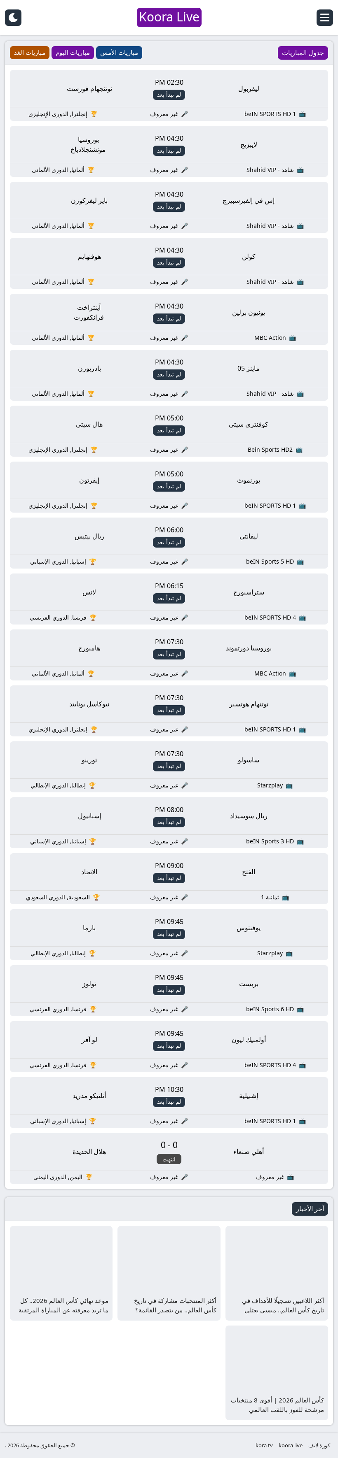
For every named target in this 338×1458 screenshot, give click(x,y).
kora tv (264, 1445)
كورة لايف (319, 1445)
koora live (291, 1445)
